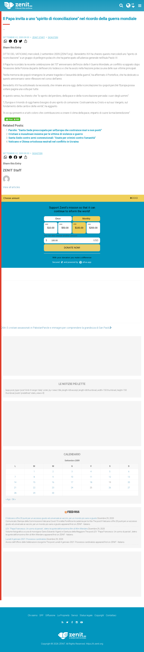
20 (129, 482)
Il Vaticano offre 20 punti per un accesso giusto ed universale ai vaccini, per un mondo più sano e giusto (51, 518)
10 (72, 477)
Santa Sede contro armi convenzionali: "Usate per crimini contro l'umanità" (52, 137)
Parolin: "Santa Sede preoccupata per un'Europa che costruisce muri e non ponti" (55, 130)
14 (15, 482)
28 (15, 493)
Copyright (99, 615)
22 (34, 487)
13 (129, 477)
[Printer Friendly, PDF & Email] (12, 119)
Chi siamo (33, 615)
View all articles (11, 187)
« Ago (8, 499)
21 (15, 487)
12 (110, 477)
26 (110, 487)
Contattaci (111, 615)
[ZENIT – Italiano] (40, 5)
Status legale (86, 615)
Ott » (14, 499)
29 (34, 493)
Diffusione (50, 615)
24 (72, 487)
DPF (42, 615)
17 (72, 482)
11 (91, 477)
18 (91, 482)
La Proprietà (63, 615)
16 (53, 482)
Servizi (74, 615)
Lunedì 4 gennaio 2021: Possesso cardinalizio (26, 539)
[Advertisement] (72, 304)
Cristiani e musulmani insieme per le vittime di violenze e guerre (45, 133)
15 (34, 482)
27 (129, 487)
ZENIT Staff (38, 37)
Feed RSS (73, 512)
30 (53, 493)
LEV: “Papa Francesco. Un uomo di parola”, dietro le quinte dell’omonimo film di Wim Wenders (47, 529)
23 (53, 487)
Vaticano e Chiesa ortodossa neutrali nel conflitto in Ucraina (43, 141)
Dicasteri (53, 37)
